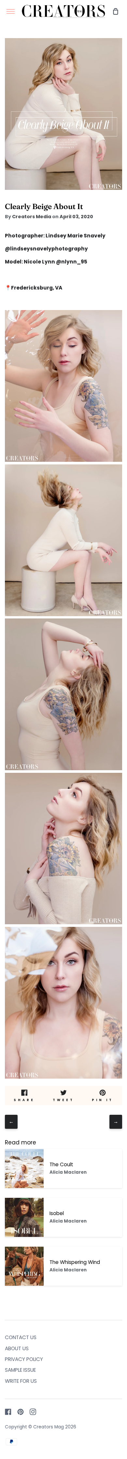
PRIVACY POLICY (24, 1359)
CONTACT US (20, 1337)
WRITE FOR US (21, 1381)
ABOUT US (17, 1348)
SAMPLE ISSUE (20, 1370)
